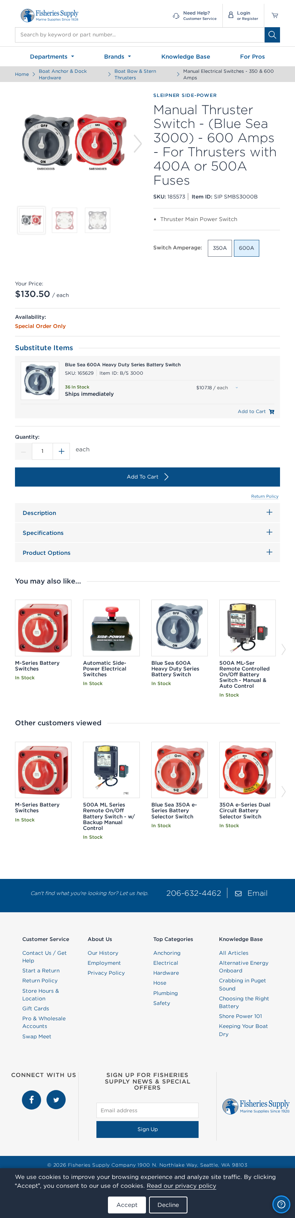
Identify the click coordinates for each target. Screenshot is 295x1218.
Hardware (166, 972)
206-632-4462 (193, 893)
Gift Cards (35, 1008)
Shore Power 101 (240, 1016)
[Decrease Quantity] (23, 451)
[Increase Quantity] (61, 451)
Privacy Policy (106, 972)
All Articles (234, 952)
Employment (104, 962)
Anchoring (167, 952)
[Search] (272, 35)
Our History (103, 952)
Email (257, 893)
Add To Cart (143, 476)
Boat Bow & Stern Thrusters (135, 74)
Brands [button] (115, 56)
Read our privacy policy (181, 1185)
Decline (168, 1204)
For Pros (252, 56)
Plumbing (165, 993)
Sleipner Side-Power (185, 95)
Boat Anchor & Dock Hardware (63, 74)
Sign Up (148, 1129)
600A (246, 247)
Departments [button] (50, 56)
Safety (161, 1003)
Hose (159, 982)
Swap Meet (36, 1036)
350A (220, 247)
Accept (127, 1204)
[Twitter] (56, 1093)
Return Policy (264, 496)
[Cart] (272, 15)
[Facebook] (32, 1093)
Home (22, 74)
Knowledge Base (185, 56)
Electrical (165, 962)
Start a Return (41, 970)
